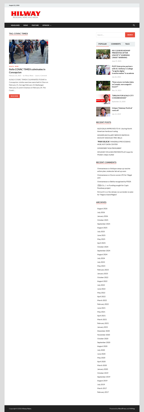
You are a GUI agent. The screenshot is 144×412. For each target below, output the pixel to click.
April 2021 (101, 315)
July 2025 (101, 231)
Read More (13, 95)
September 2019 (103, 377)
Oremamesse (102, 168)
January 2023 (102, 273)
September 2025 (103, 224)
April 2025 (101, 243)
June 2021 (101, 308)
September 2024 (103, 250)
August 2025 (102, 228)
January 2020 (102, 369)
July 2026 (101, 212)
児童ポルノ (101, 185)
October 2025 (102, 220)
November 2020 (103, 335)
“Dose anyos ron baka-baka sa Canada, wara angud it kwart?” (123, 84)
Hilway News (29, 75)
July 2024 (101, 258)
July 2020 (101, 350)
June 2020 (101, 354)
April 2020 (101, 361)
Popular (102, 44)
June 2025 (101, 235)
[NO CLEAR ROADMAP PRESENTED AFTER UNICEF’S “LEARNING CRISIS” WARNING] (103, 51)
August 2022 (102, 281)
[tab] (102, 44)
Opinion (45, 25)
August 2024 (102, 254)
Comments (116, 44)
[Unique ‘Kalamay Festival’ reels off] (103, 108)
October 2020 (102, 338)
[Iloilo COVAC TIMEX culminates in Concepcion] (28, 52)
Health (11, 66)
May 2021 (101, 312)
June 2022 (101, 289)
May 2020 (101, 358)
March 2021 (102, 319)
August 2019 (102, 380)
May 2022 (101, 293)
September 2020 (103, 342)
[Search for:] (115, 34)
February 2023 (103, 270)
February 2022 (103, 304)
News (25, 25)
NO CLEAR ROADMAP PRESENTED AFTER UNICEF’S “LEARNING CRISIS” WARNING (121, 53)
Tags (127, 44)
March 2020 (102, 365)
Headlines (15, 25)
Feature (35, 25)
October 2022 (102, 277)
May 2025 (101, 239)
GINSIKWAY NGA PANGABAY (109, 148)
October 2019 (102, 373)
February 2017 (103, 392)
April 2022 (101, 296)
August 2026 (102, 208)
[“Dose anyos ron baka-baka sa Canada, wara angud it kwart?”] (103, 82)
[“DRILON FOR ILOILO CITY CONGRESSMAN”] (103, 96)
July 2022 (101, 285)
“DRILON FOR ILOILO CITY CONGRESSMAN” (123, 96)
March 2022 (102, 300)
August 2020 (102, 346)
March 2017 (102, 388)
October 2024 (102, 247)
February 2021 (103, 323)
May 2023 (101, 266)
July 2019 (101, 384)
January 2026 (102, 216)
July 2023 (101, 262)
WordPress (122, 409)
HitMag (132, 409)
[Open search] (134, 25)
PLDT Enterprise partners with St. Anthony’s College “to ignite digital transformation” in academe (123, 69)
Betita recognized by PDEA (120, 181)
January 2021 (102, 327)
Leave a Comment (41, 75)
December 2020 (103, 331)
